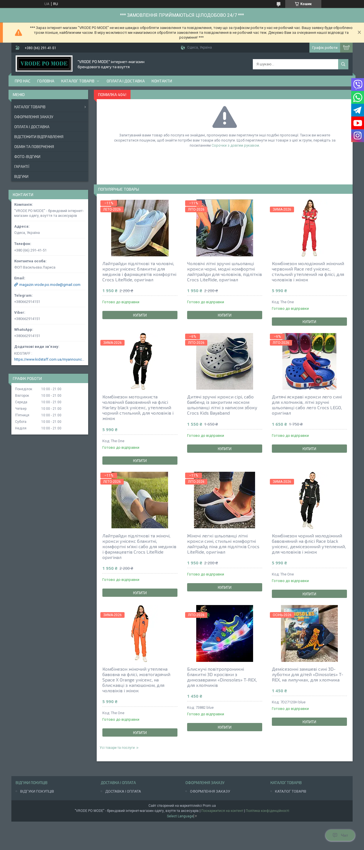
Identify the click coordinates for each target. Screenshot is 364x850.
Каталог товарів (77, 80)
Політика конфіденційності (267, 811)
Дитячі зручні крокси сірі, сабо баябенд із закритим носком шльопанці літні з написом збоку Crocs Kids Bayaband (222, 404)
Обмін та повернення (34, 146)
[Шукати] (343, 64)
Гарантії (21, 166)
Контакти (162, 80)
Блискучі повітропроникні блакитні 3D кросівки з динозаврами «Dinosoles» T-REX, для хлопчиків (222, 677)
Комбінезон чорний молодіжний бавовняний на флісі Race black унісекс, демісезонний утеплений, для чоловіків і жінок (309, 543)
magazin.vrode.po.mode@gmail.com (49, 284)
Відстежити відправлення (38, 136)
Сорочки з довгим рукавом (235, 145)
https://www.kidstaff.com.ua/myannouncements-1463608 (49, 359)
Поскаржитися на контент (222, 811)
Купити (140, 315)
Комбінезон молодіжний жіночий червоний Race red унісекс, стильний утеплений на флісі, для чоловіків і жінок (308, 271)
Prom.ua (209, 806)
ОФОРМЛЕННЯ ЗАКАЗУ (210, 791)
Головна (45, 80)
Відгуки (21, 176)
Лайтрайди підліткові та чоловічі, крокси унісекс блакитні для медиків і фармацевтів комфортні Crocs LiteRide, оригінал (139, 271)
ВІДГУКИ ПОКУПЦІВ (37, 791)
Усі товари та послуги (117, 747)
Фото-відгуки (27, 156)
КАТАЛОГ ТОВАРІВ (290, 791)
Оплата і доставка (126, 80)
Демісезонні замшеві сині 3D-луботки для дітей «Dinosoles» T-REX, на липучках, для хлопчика (307, 674)
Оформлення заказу (33, 117)
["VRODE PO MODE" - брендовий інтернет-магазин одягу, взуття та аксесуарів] (44, 64)
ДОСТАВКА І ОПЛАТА (123, 791)
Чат (344, 835)
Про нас (22, 80)
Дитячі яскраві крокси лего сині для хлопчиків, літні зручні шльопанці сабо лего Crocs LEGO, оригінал (307, 404)
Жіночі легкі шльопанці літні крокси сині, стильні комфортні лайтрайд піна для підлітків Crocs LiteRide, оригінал (223, 543)
